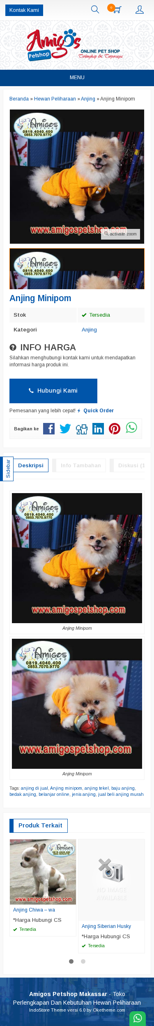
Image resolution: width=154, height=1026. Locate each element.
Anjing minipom (66, 788)
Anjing (89, 330)
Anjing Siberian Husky (106, 926)
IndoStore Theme (47, 1010)
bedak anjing (22, 794)
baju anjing (123, 788)
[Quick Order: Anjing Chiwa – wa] (71, 898)
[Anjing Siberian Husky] (111, 880)
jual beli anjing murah (121, 794)
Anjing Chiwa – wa (34, 910)
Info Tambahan (81, 465)
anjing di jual (34, 788)
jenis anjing (84, 794)
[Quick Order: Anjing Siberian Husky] (140, 914)
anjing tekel (97, 788)
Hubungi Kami (57, 390)
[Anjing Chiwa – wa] (43, 871)
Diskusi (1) (132, 465)
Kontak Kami (24, 10)
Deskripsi (31, 465)
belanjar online (54, 794)
